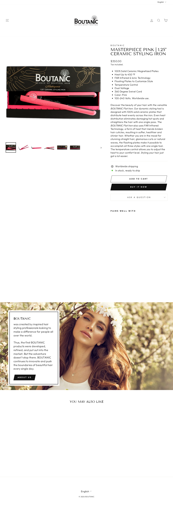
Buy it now (138, 187)
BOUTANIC (118, 45)
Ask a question (139, 197)
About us (25, 377)
